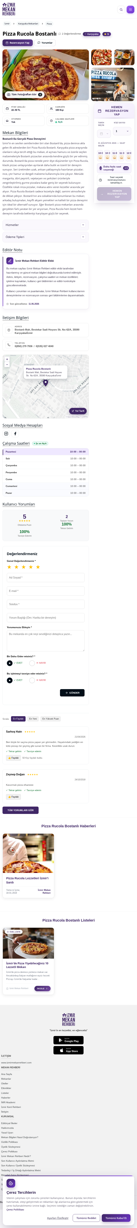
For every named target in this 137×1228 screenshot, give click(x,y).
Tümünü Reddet (86, 1218)
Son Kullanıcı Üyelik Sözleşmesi (18, 1165)
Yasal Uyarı (7, 1132)
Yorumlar (47, 42)
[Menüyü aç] (130, 9)
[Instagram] (6, 433)
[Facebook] (15, 433)
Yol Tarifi (79, 411)
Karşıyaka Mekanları (28, 23)
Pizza (49, 23)
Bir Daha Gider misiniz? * (21, 656)
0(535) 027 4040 (44, 346)
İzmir (7, 23)
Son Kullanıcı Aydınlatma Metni (17, 1160)
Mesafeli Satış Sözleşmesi (15, 1175)
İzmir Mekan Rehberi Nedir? (16, 1156)
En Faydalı (18, 719)
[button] (46, 225)
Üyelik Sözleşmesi (10, 1146)
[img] (46, 386)
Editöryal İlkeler (9, 1123)
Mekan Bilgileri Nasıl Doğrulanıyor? (19, 1137)
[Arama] (121, 9)
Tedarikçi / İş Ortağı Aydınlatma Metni (21, 1170)
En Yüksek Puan (50, 719)
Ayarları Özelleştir (57, 1218)
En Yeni (33, 719)
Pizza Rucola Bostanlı (29, 33)
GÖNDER (74, 692)
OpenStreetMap (73, 417)
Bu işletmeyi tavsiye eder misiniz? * (27, 673)
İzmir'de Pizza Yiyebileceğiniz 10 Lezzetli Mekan (27, 965)
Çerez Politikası (9, 1151)
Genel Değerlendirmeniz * (21, 561)
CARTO (85, 417)
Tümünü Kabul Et (116, 1218)
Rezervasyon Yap (20, 42)
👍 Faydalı (13, 758)
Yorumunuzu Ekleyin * (19, 627)
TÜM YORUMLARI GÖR (21, 810)
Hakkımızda (7, 1128)
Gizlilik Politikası (9, 1142)
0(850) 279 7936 (23, 346)
